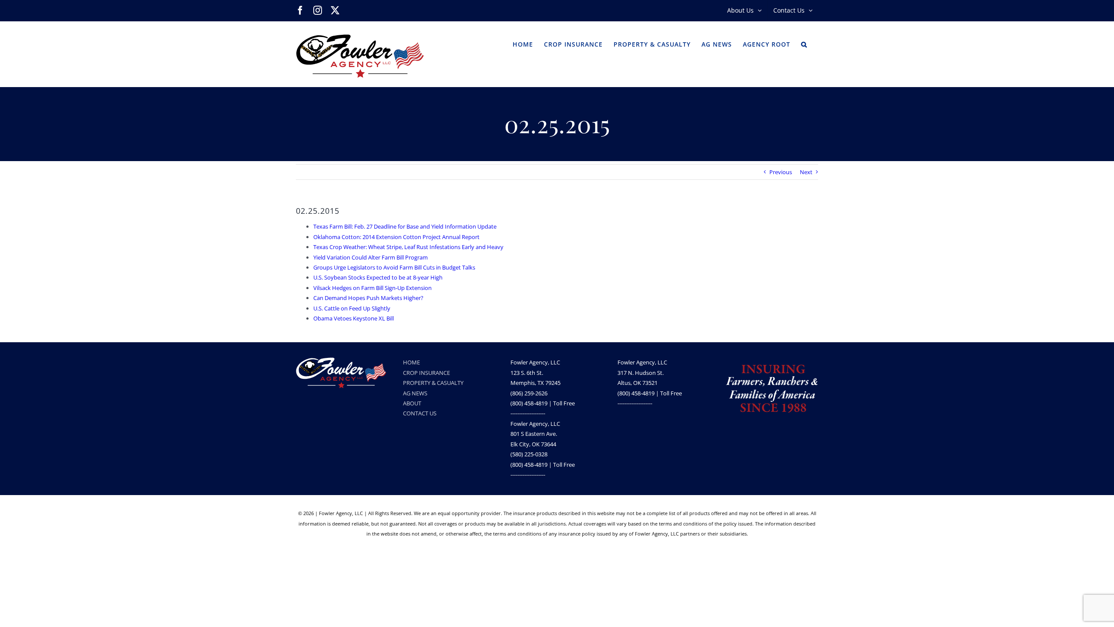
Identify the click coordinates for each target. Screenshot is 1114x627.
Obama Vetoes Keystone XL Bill (353, 318)
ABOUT (412, 403)
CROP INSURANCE (426, 373)
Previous (780, 172)
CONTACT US (419, 413)
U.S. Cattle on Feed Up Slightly (351, 308)
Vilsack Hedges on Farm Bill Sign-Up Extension (372, 288)
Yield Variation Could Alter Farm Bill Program (370, 257)
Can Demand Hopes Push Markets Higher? (368, 298)
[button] (804, 43)
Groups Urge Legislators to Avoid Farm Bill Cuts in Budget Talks (394, 267)
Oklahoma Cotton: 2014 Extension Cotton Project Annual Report (396, 237)
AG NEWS (415, 393)
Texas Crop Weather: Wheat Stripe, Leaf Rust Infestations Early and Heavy (408, 247)
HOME (411, 362)
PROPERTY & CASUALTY (433, 383)
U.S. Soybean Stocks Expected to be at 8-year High (378, 277)
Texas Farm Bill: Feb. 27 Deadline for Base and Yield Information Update (405, 226)
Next (806, 172)
